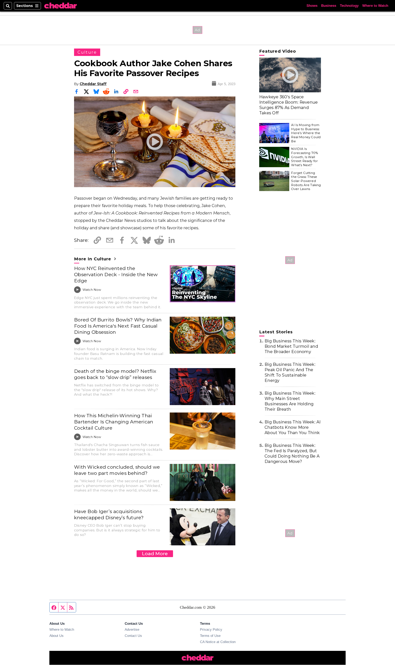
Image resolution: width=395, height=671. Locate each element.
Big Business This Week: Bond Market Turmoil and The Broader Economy (291, 346)
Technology (349, 5)
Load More (155, 553)
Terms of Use (210, 636)
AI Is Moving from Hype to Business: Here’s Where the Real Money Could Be (306, 133)
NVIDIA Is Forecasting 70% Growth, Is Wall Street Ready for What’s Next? (304, 157)
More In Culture (93, 258)
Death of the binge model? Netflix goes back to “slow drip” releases (115, 374)
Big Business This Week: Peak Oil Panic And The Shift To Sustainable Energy (290, 372)
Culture (87, 52)
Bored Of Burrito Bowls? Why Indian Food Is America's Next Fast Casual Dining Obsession (118, 326)
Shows (312, 5)
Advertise (132, 629)
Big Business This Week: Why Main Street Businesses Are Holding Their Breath (290, 401)
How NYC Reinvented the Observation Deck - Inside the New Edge (116, 274)
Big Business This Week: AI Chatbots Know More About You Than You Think (293, 427)
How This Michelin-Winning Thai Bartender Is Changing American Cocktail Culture (113, 422)
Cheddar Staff (93, 84)
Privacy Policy (211, 629)
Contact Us (133, 636)
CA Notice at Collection (218, 642)
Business (328, 5)
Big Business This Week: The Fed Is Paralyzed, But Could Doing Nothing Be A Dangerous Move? (292, 453)
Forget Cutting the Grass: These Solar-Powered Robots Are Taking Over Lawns (306, 181)
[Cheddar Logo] (60, 5)
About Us (56, 636)
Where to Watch (375, 5)
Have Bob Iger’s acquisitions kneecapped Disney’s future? (109, 514)
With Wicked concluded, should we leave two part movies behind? (117, 470)
